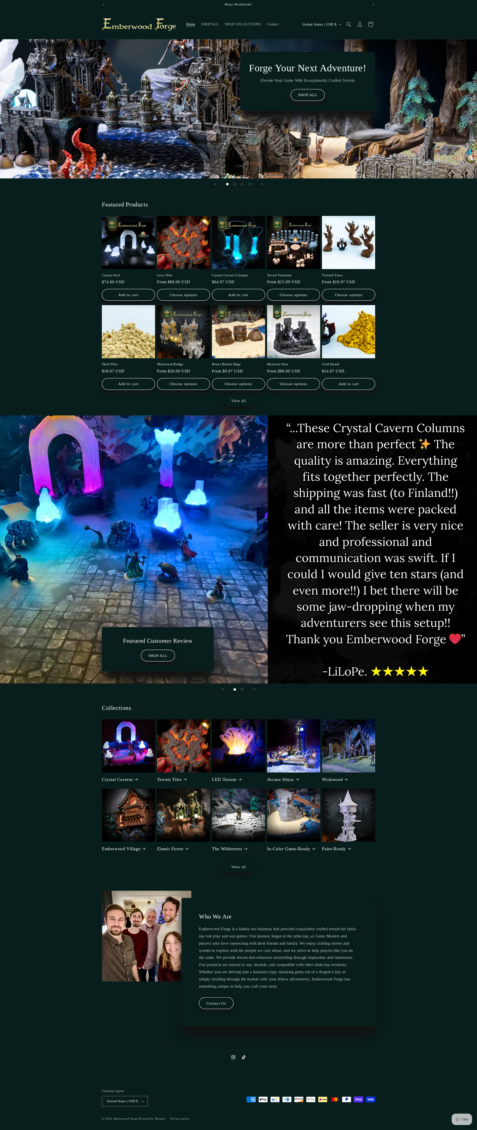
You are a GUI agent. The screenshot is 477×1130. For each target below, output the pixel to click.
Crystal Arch (111, 275)
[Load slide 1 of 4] (227, 184)
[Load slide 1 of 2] (234, 689)
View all (238, 401)
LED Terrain (224, 779)
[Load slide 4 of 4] (249, 184)
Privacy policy (180, 1118)
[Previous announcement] (103, 4)
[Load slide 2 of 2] (242, 689)
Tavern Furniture (279, 275)
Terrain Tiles (169, 779)
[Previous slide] (215, 184)
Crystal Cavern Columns (230, 275)
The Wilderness (227, 848)
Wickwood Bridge (170, 364)
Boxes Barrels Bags (226, 364)
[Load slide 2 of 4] (234, 184)
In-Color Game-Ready (288, 848)
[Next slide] (261, 184)
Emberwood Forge (126, 1118)
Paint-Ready (334, 848)
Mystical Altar (277, 364)
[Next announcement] (373, 4)
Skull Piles (110, 364)
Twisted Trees (332, 275)
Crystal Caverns (117, 779)
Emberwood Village (121, 848)
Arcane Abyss (280, 779)
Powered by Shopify (152, 1118)
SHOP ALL (307, 95)
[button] (348, 24)
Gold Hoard (330, 364)
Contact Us (216, 1003)
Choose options (183, 295)
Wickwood (332, 779)
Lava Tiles (165, 275)
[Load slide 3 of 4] (242, 184)
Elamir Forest (170, 848)
